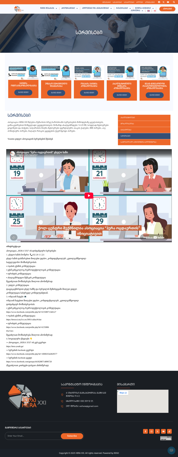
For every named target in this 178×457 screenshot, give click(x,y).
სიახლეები (129, 2)
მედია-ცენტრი (143, 8)
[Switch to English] (148, 11)
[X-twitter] (163, 2)
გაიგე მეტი (23, 92)
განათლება (126, 130)
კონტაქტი (150, 2)
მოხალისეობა (127, 124)
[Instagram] (151, 431)
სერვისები (125, 136)
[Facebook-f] (145, 431)
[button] (174, 2)
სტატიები (117, 2)
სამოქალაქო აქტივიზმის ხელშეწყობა (138, 142)
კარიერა (135, 11)
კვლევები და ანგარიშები (95, 8)
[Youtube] (168, 2)
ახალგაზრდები (128, 118)
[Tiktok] (169, 431)
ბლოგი (139, 2)
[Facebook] (159, 2)
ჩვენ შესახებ (47, 8)
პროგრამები (68, 8)
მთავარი (106, 2)
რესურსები (122, 8)
